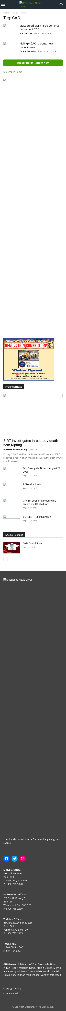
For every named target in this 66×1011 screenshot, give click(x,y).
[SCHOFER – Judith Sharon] (11, 521)
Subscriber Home (12, 71)
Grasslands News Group (15, 449)
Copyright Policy (12, 988)
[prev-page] (5, 559)
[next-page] (11, 559)
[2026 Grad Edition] (11, 547)
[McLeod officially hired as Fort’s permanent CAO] (10, 30)
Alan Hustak (25, 33)
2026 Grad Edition (32, 543)
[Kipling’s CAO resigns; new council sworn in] (10, 48)
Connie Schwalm (27, 51)
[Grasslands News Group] (33, 4)
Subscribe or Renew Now (33, 63)
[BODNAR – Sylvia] (11, 489)
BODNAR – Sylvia (32, 484)
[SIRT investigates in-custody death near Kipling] (33, 415)
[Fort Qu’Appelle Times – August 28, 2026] (11, 472)
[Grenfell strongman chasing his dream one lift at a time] (11, 505)
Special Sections (14, 535)
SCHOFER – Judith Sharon (37, 517)
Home (6, 12)
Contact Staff (10, 993)
